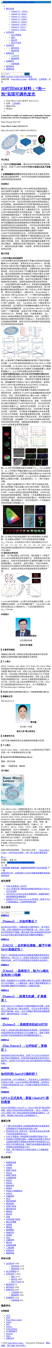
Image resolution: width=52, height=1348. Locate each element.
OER (8, 1238)
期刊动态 (10, 1287)
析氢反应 (10, 1250)
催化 (13, 37)
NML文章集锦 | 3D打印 (16, 886)
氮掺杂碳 (10, 1253)
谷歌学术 (10, 1338)
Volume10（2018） (19, 24)
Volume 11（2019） (19, 22)
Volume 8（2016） (19, 30)
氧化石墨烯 (11, 1222)
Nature (8, 1322)
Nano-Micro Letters (27, 2)
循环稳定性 (11, 1209)
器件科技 (15, 48)
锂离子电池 (11, 1170)
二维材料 (10, 1248)
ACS (8, 1315)
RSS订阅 (24, 77)
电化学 (14, 40)
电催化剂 (10, 1232)
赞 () (3, 857)
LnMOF (17, 862)
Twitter (17, 77)
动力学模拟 (16, 35)
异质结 (9, 1183)
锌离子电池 (11, 1206)
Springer (9, 1334)
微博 (3, 77)
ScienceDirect (11, 1329)
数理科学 (10, 66)
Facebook (9, 77)
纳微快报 (10, 69)
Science (9, 1327)
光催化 (9, 1168)
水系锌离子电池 (13, 1219)
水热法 (9, 1193)
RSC (8, 1324)
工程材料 (15, 56)
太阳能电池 (11, 1178)
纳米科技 (15, 51)
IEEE (8, 1318)
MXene (9, 1173)
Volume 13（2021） (19, 16)
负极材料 (10, 1196)
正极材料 (10, 1240)
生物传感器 (11, 1245)
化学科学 (10, 32)
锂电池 (9, 1211)
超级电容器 (11, 1162)
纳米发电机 (11, 1201)
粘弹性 (31, 862)
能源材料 (15, 58)
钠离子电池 (11, 1175)
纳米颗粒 (10, 1230)
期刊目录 (10, 9)
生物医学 (10, 61)
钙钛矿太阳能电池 (14, 1191)
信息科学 (10, 45)
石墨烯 (9, 1165)
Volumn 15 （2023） (20, 11)
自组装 (9, 1225)
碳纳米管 (10, 1186)
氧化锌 (9, 1243)
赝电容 (9, 1227)
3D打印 (10, 862)
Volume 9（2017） (19, 27)
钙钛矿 (9, 1180)
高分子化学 (16, 43)
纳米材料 (10, 1204)
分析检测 (15, 64)
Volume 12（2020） (19, 19)
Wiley (8, 1336)
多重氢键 (24, 862)
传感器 (9, 1235)
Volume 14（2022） (19, 14)
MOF (8, 1199)
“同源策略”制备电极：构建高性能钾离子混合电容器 (24, 868)
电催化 (9, 1188)
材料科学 (10, 53)
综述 (8, 1217)
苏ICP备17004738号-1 (16, 1346)
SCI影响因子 (11, 1331)
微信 (30, 77)
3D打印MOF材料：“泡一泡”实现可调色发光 (27, 853)
